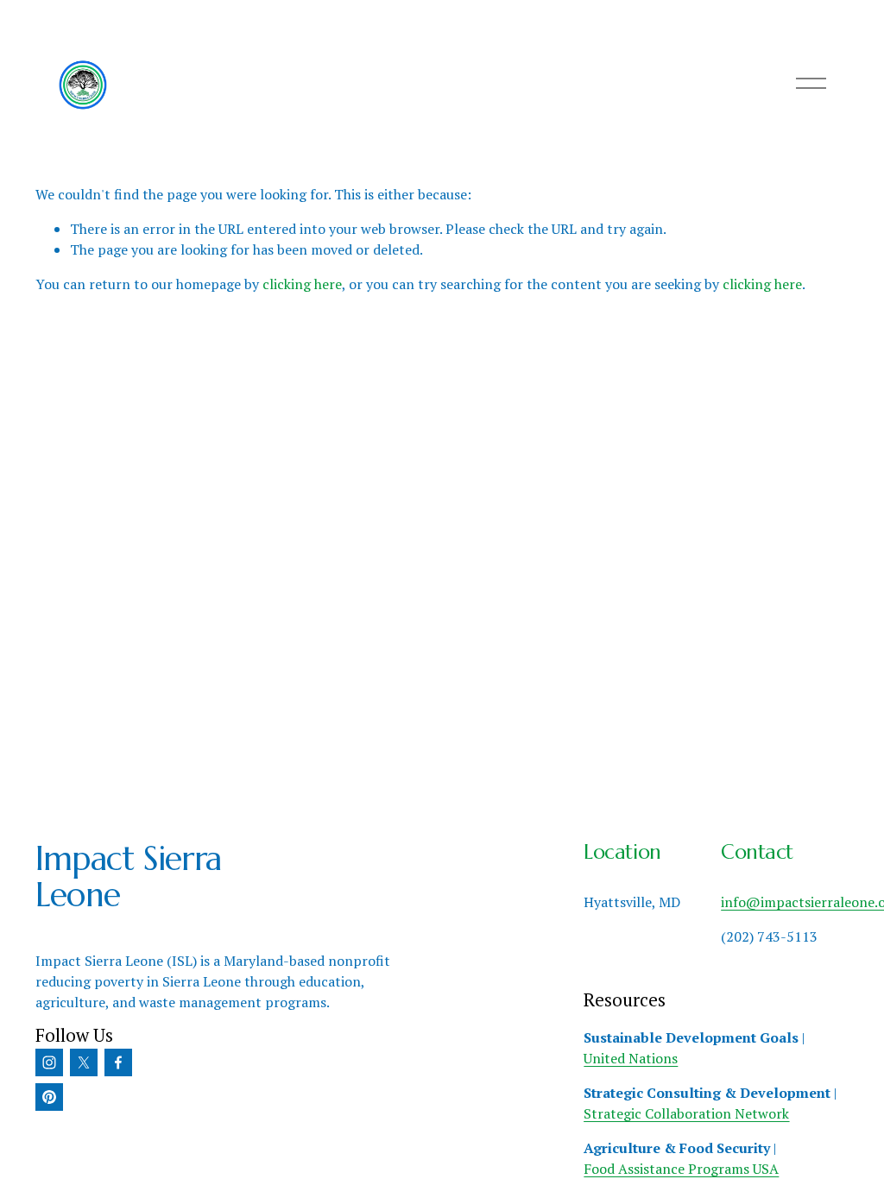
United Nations (631, 1058)
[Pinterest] (49, 1097)
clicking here (302, 283)
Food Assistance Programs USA (681, 1168)
